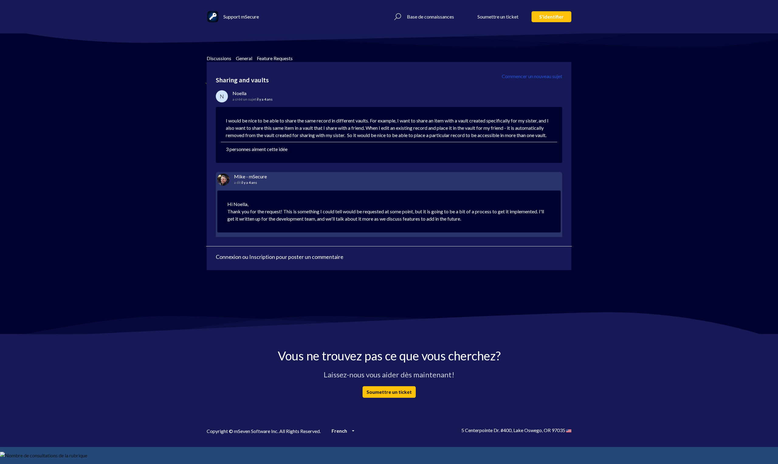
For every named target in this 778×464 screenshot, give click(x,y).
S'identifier (551, 16)
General (244, 58)
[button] (396, 17)
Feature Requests (275, 58)
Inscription (262, 256)
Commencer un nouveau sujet (532, 76)
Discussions (219, 58)
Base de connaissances (430, 16)
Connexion (228, 256)
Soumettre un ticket (497, 16)
